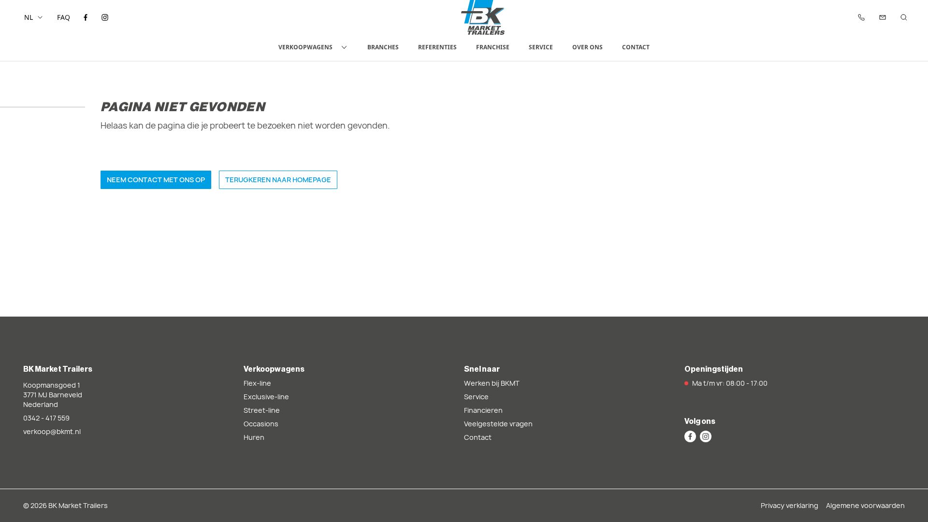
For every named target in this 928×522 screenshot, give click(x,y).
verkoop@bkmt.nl (52, 431)
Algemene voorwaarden (865, 505)
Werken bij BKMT (492, 383)
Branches (383, 47)
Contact (636, 47)
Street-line (262, 410)
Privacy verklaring (789, 505)
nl (28, 17)
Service (541, 47)
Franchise (492, 47)
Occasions (261, 423)
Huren (254, 437)
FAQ (63, 17)
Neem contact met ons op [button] (156, 179)
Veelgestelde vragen (498, 423)
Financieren (483, 410)
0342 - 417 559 (46, 417)
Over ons (587, 47)
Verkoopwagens (305, 47)
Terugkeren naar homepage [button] (278, 179)
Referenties (437, 47)
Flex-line (257, 383)
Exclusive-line (266, 396)
